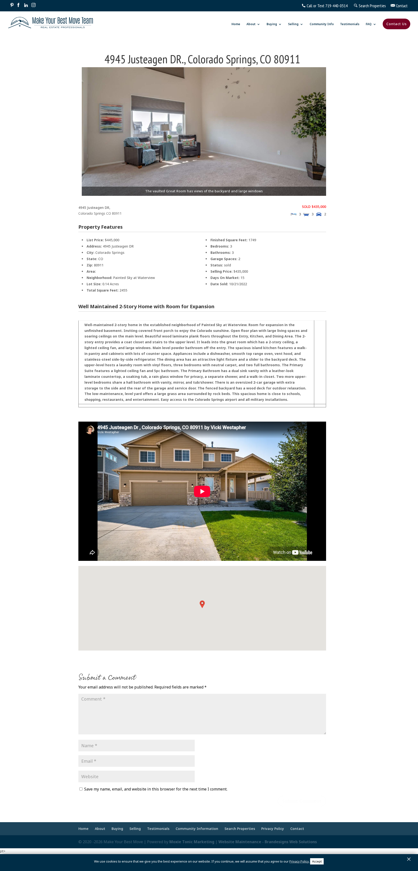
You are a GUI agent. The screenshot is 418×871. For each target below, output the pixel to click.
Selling (293, 24)
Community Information (197, 828)
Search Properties (239, 828)
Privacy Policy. (299, 861)
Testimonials (349, 24)
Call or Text (315, 5)
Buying (272, 24)
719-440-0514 (336, 5)
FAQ (369, 24)
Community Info (322, 24)
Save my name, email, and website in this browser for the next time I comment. (155, 789)
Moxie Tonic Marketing (191, 841)
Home (235, 24)
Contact (297, 828)
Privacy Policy (272, 828)
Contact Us (396, 24)
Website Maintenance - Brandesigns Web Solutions (267, 841)
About (250, 24)
